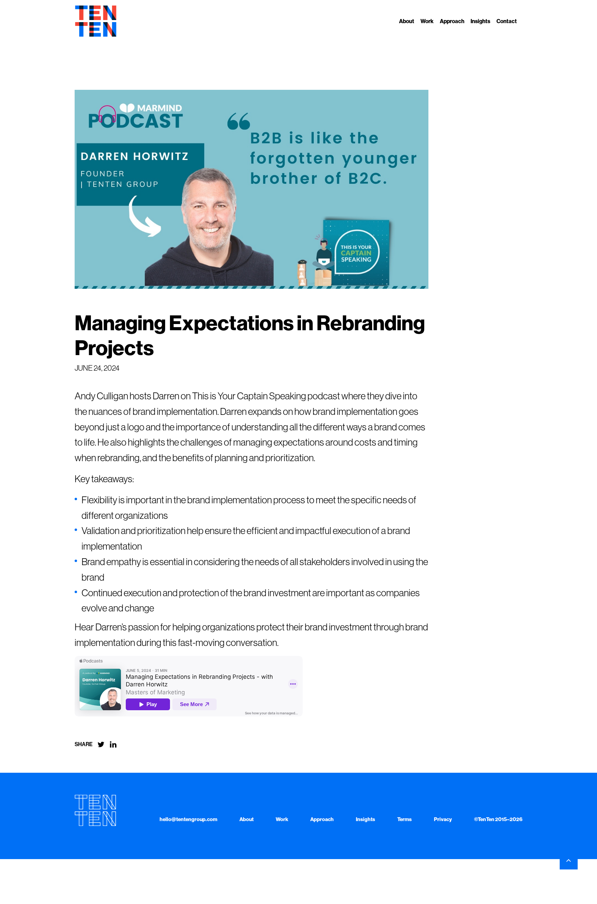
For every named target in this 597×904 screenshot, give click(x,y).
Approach (452, 21)
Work (427, 21)
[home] (95, 21)
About (406, 21)
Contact (506, 21)
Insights (480, 21)
